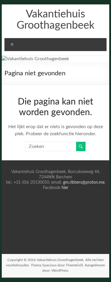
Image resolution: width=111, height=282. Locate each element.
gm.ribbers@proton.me (83, 182)
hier (65, 188)
